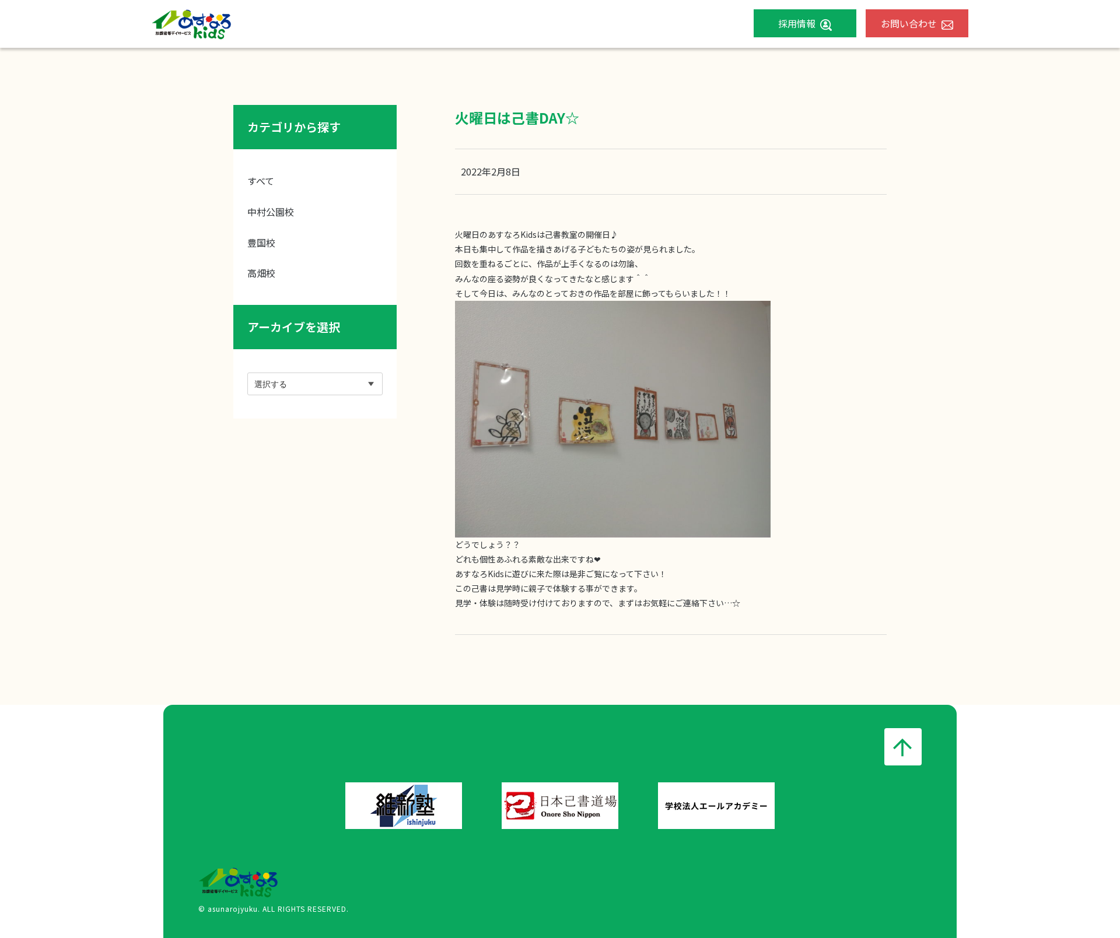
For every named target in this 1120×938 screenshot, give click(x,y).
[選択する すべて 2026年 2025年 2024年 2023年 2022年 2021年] (315, 384)
